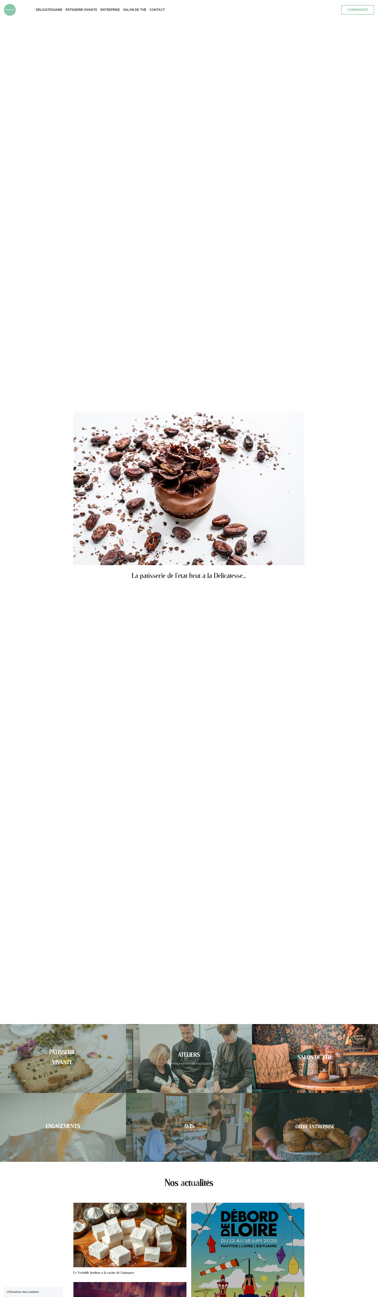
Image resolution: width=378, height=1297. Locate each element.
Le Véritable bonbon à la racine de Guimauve (103, 1273)
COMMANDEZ (357, 10)
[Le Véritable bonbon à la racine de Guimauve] (130, 1266)
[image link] (10, 9)
